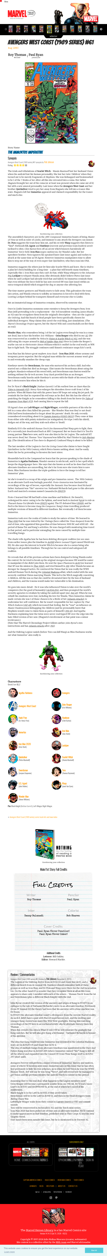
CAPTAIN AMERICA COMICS (32, 1179)
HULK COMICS (50, 1179)
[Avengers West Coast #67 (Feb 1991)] (96, 28)
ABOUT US (61, 1185)
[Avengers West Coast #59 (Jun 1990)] (35, 28)
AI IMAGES (33, 1185)
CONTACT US (72, 1185)
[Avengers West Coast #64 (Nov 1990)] (73, 28)
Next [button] (101, 29)
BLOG (41, 1185)
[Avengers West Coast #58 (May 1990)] (27, 28)
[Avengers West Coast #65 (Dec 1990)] (81, 28)
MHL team (61, 1242)
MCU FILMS (50, 1185)
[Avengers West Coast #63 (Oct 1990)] (65, 28)
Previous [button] (6, 29)
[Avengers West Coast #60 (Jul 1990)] (42, 28)
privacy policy (47, 1191)
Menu (6, 1)
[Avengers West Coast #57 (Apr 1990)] (19, 28)
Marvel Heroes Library (39, 1230)
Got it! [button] (94, 1250)
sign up (37, 1191)
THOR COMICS (79, 1179)
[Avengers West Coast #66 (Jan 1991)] (89, 28)
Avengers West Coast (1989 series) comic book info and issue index (33, 816)
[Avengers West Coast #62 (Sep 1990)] (58, 28)
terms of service (58, 1191)
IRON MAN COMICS (64, 1179)
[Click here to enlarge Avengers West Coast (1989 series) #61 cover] (51, 142)
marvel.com (68, 1191)
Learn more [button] (9, 1252)
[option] (12, 29)
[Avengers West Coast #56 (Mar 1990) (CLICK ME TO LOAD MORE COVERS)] (12, 28)
